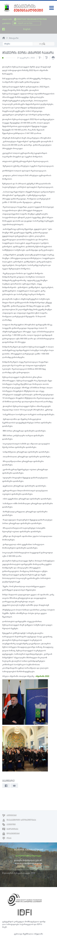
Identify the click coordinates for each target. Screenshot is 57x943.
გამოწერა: (6, 23)
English (26, 29)
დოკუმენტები (13, 834)
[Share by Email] (14, 785)
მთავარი (14, 38)
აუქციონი (11, 824)
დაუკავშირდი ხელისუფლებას (21, 820)
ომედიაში (38, 934)
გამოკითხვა (12, 829)
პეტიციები (11, 815)
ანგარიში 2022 (42, 676)
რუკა (8, 838)
